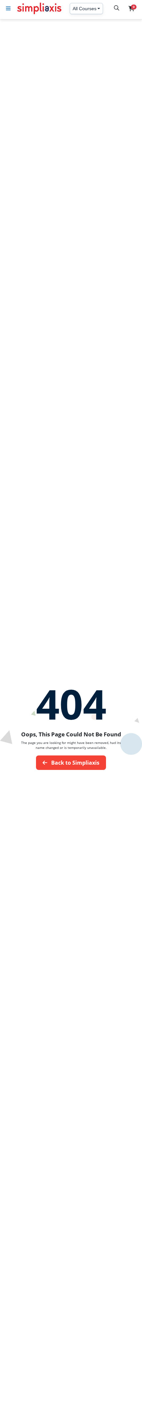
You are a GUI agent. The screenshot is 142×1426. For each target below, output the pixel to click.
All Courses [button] (84, 8)
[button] (131, 8)
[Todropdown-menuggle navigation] (8, 8)
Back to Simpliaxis (74, 762)
